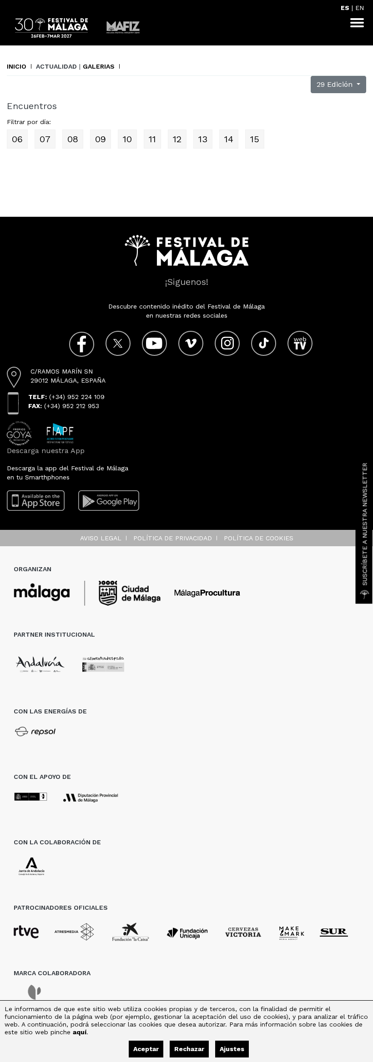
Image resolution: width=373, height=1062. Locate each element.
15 (254, 139)
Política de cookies (258, 538)
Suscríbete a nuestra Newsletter (364, 524)
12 (177, 139)
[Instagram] (227, 343)
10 (127, 139)
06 (17, 139)
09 (100, 139)
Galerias (99, 66)
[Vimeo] (190, 343)
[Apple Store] (36, 500)
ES (345, 8)
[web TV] (300, 343)
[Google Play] (108, 500)
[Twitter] (118, 343)
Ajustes (232, 1048)
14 (228, 139)
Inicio (16, 66)
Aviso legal (100, 538)
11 (152, 139)
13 (202, 139)
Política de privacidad (172, 538)
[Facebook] (81, 344)
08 (72, 139)
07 (45, 139)
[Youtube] (154, 343)
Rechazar (189, 1048)
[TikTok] (263, 343)
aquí (79, 1032)
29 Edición (336, 84)
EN (359, 8)
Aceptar (146, 1048)
